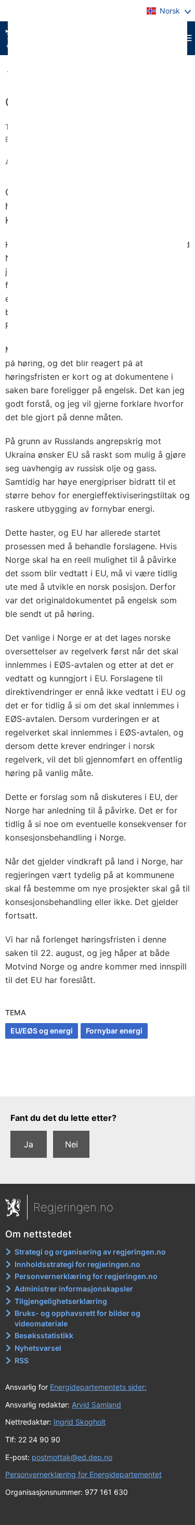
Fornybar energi (114, 1030)
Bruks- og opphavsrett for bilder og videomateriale (77, 1318)
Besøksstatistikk (44, 1335)
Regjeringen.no (73, 1207)
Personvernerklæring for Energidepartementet (83, 1474)
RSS (22, 1360)
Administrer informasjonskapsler (74, 1288)
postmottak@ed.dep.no (72, 1457)
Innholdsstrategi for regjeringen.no (77, 1264)
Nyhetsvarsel (38, 1347)
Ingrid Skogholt (80, 1421)
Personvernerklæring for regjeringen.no (86, 1276)
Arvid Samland (96, 1404)
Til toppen (98, 1081)
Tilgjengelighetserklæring (61, 1301)
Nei (71, 1144)
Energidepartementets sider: (98, 1386)
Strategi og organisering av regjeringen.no (90, 1251)
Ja (28, 1144)
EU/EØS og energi (41, 1030)
